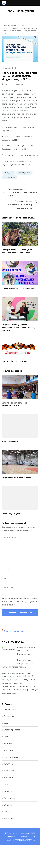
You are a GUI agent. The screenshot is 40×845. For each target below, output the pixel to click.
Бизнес (7, 723)
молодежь (8, 172)
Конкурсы (6, 84)
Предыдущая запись (22, 192)
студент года (9, 177)
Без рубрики (10, 709)
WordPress (29, 840)
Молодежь (18, 84)
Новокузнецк (24, 172)
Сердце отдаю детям (11, 513)
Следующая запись (20, 204)
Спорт (7, 811)
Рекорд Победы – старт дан (14, 361)
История (8, 743)
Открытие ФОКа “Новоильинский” (17, 477)
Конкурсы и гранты (13, 757)
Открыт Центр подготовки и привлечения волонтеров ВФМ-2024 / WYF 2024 (18, 327)
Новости (8, 791)
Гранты (7, 736)
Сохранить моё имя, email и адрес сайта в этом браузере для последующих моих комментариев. (20, 601)
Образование (10, 798)
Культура (8, 764)
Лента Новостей (14, 631)
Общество (9, 805)
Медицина (9, 770)
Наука (7, 784)
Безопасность (10, 716)
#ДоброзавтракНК (10, 441)
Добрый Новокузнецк (20, 11)
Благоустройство (12, 730)
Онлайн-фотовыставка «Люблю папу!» (19, 288)
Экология (8, 818)
